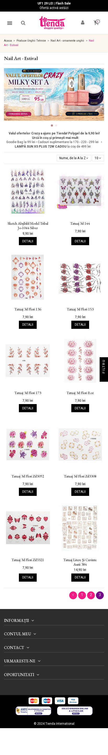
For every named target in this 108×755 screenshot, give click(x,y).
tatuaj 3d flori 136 (27, 309)
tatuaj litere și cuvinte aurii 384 (80, 562)
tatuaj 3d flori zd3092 (28, 476)
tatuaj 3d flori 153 (80, 309)
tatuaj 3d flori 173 (27, 393)
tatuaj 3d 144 (80, 223)
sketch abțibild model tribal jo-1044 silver (28, 225)
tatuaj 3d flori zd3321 (28, 560)
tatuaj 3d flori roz (80, 393)
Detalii (27, 241)
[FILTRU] (104, 377)
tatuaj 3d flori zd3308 (80, 476)
